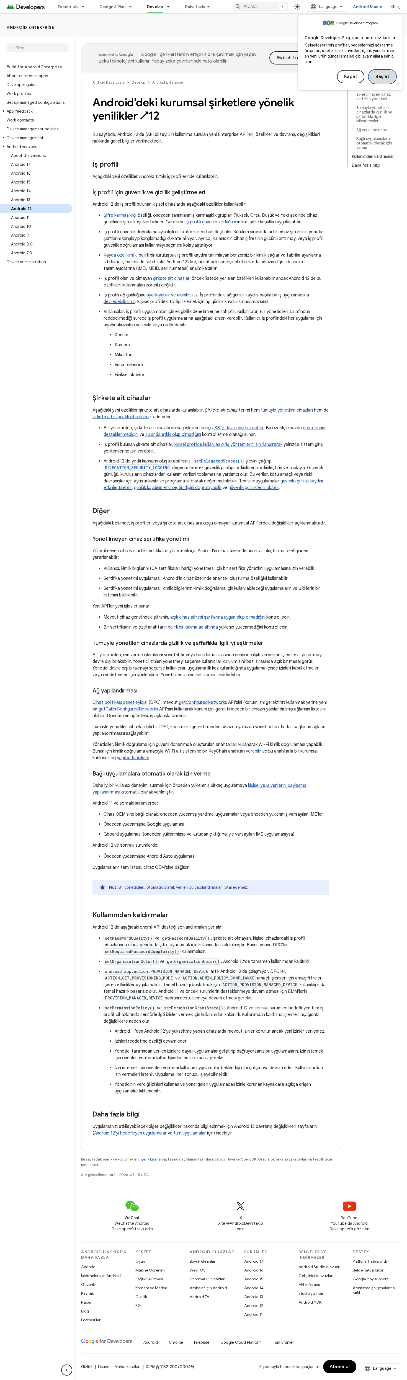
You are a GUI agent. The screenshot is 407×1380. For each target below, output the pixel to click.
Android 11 (253, 1314)
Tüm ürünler (283, 1342)
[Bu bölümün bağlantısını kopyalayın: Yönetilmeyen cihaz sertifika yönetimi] (194, 539)
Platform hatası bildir (370, 1261)
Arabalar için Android (208, 1287)
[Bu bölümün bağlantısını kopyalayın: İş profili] (124, 165)
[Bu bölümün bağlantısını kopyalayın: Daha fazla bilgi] (145, 1115)
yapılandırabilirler (133, 758)
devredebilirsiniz (119, 301)
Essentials (68, 6)
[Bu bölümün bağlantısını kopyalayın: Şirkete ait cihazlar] (156, 398)
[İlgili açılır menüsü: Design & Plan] (132, 6)
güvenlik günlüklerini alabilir (253, 487)
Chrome (176, 1342)
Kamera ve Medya (151, 1287)
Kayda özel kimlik (120, 255)
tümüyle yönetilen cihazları (287, 410)
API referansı (309, 1284)
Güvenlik (89, 1284)
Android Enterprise (30, 27)
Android (88, 1266)
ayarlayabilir (158, 295)
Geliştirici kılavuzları (315, 1275)
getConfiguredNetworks (203, 702)
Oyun (140, 1261)
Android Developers (108, 82)
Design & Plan (112, 6)
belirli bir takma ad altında (193, 627)
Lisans (103, 1367)
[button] (36, 111)
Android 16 (254, 1270)
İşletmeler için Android (101, 1275)
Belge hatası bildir (368, 1270)
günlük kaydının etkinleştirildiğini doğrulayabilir (177, 487)
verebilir (253, 751)
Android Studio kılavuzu (319, 1266)
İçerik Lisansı (150, 1159)
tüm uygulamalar (190, 1133)
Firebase (201, 1342)
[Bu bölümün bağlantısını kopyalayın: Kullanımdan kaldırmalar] (174, 915)
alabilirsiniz (187, 295)
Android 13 (253, 1296)
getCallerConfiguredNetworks (128, 709)
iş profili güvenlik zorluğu (209, 222)
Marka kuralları (127, 1367)
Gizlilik (141, 1296)
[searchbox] (37, 47)
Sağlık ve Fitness (149, 1278)
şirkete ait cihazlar (171, 278)
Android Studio (367, 6)
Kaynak (87, 1293)
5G (138, 1305)
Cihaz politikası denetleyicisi (119, 702)
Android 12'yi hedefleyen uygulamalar (130, 1133)
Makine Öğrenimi (150, 1270)
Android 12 (253, 1305)
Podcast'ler (91, 1319)
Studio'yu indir (310, 1293)
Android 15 (253, 1278)
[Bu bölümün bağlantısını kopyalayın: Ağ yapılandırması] (142, 691)
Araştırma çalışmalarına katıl (374, 1290)
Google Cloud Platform (241, 1342)
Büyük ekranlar (202, 1261)
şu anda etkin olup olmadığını (173, 434)
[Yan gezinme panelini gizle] (66, 1370)
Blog (85, 1311)
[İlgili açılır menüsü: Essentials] (85, 6)
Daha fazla (195, 6)
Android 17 (253, 1261)
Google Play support (370, 1278)
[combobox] (260, 7)
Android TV (199, 1296)
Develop (155, 6)
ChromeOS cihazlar (207, 1278)
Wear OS (197, 1270)
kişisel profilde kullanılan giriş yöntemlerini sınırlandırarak (228, 444)
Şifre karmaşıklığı (120, 215)
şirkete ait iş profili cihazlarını (120, 417)
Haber (86, 1302)
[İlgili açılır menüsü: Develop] (170, 6)
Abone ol (340, 1366)
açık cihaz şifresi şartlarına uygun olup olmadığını (217, 617)
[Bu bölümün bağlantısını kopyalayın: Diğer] (115, 511)
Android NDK (309, 1302)
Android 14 (254, 1287)
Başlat (382, 76)
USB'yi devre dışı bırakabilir (238, 428)
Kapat (350, 76)
